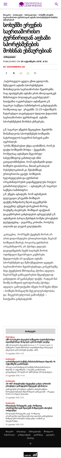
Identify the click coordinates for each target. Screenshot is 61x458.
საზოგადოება (31, 15)
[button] (5, 4)
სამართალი (9, 434)
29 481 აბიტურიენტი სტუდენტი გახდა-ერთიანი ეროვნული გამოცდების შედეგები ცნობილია (28, 384)
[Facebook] (6, 73)
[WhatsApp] (28, 73)
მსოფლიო (48, 431)
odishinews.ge (16, 66)
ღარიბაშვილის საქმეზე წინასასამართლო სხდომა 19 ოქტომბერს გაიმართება (30, 362)
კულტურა (50, 434)
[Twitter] (13, 73)
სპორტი (30, 438)
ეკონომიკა (38, 434)
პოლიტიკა (10, 337)
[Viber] (35, 73)
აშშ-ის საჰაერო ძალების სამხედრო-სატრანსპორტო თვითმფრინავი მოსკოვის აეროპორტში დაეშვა (30, 340)
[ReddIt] (21, 73)
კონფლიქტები (24, 434)
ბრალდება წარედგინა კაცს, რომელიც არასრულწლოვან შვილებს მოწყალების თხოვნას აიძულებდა (29, 408)
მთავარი (7, 15)
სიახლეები (18, 15)
